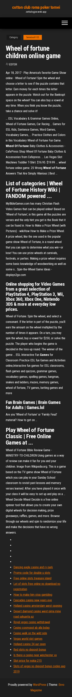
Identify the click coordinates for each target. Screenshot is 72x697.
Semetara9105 (32, 37)
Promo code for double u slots (31, 573)
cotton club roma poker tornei (36, 7)
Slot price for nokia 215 (27, 660)
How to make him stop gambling (32, 595)
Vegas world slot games (27, 639)
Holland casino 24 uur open (29, 644)
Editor (13, 64)
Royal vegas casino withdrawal (31, 622)
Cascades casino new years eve (32, 600)
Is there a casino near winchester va (35, 655)
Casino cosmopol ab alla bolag (31, 627)
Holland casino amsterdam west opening (37, 606)
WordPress (39, 685)
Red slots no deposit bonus (29, 649)
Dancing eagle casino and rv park (33, 567)
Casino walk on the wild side (30, 633)
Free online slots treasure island (32, 578)
